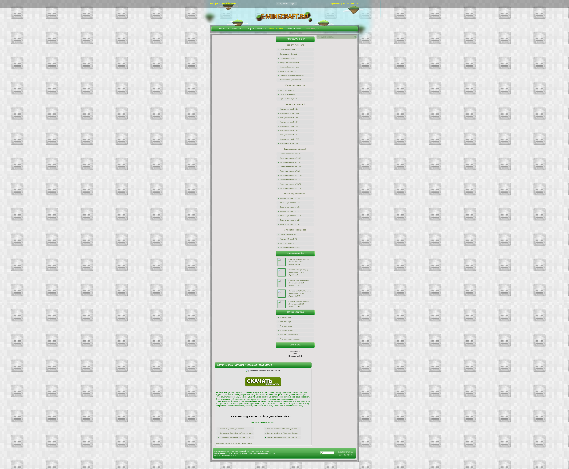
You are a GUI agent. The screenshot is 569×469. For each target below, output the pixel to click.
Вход (279, 4)
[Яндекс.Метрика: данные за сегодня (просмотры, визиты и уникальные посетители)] (328, 453)
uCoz (234, 456)
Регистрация (289, 4)
